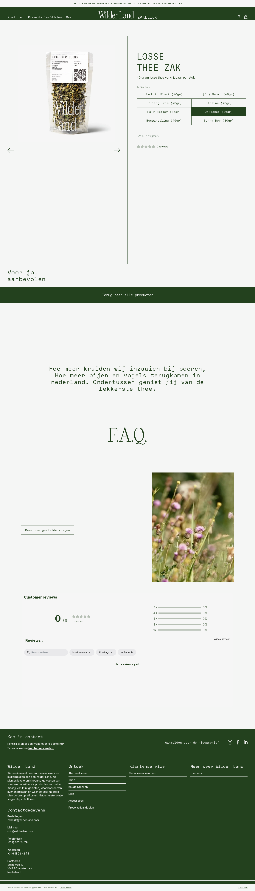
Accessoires (76, 800)
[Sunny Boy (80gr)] (206, 135)
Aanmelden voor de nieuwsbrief (192, 742)
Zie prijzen (148, 136)
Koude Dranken (78, 786)
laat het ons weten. (41, 748)
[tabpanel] (127, 677)
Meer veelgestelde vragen (47, 530)
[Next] (117, 150)
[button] (180, 607)
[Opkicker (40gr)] (206, 126)
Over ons (196, 773)
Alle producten (78, 773)
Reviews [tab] (34, 640)
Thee (72, 780)
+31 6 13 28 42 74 (18, 853)
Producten (15, 17)
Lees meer (65, 887)
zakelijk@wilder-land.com (23, 820)
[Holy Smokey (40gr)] (151, 126)
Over (69, 17)
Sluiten (243, 887)
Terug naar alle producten (127, 294)
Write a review (222, 639)
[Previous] (10, 150)
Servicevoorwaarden (142, 773)
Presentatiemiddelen (45, 17)
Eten (71, 793)
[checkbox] (127, 652)
